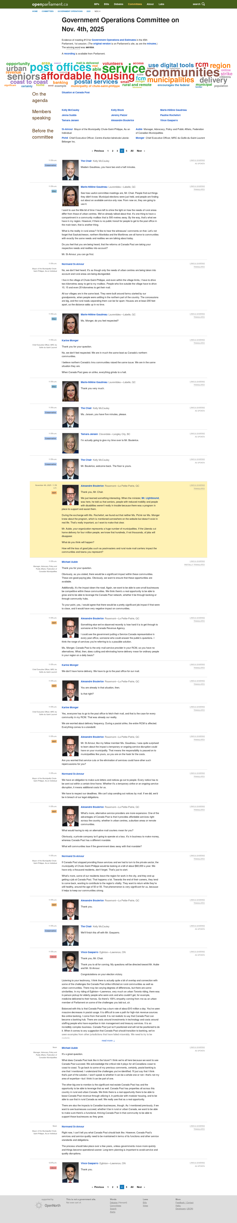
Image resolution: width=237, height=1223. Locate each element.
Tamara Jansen (70, 120)
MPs (96, 4)
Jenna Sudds (69, 115)
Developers (181, 1208)
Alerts (112, 1211)
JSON (190, 1208)
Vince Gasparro (169, 120)
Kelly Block (117, 110)
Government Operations (70, 11)
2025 (88, 11)
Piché (65, 138)
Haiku (178, 1205)
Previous (99, 150)
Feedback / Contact (184, 1202)
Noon (55, 1047)
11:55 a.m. (53, 561)
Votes (145, 1205)
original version (102, 43)
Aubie (139, 129)
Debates (118, 4)
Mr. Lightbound (150, 498)
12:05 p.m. (53, 1162)
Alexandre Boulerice (122, 120)
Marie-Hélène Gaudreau (173, 110)
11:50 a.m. (53, 160)
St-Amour (67, 129)
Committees (135, 4)
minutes (151, 43)
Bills (106, 4)
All (132, 150)
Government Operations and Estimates (114, 40)
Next (140, 150)
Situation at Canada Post (76, 92)
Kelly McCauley (70, 110)
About (150, 4)
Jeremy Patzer (119, 115)
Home (35, 11)
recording (69, 53)
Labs (161, 4)
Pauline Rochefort (170, 115)
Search (113, 1208)
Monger (140, 138)
